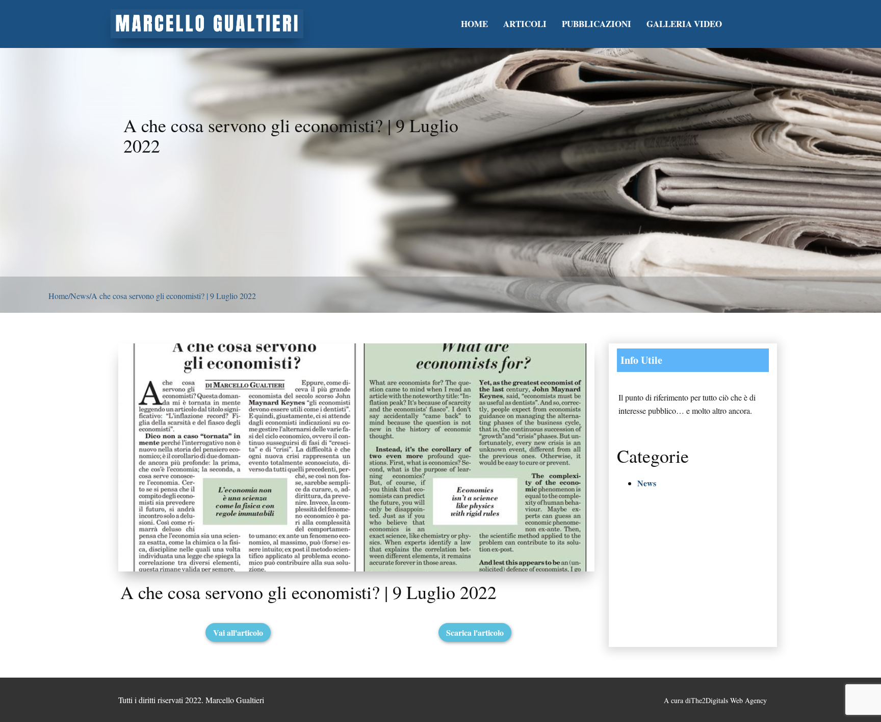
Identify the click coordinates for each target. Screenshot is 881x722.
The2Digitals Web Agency (729, 700)
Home (474, 23)
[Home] (207, 23)
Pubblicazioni (596, 23)
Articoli (525, 23)
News (79, 295)
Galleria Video (684, 23)
